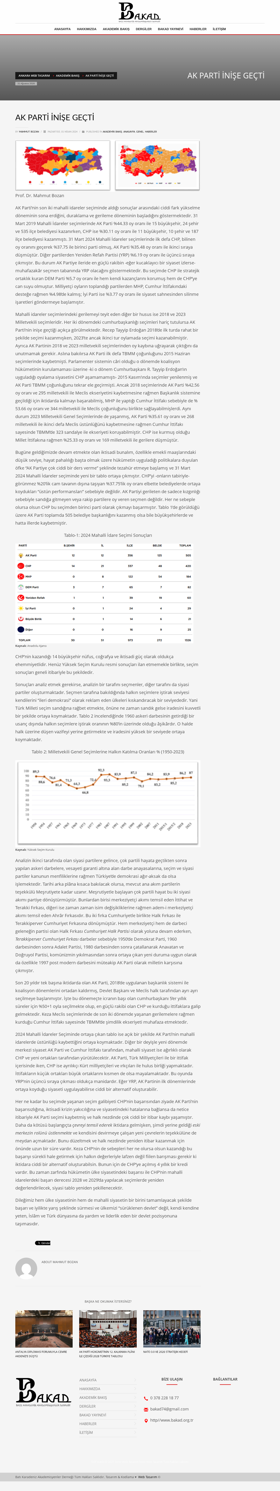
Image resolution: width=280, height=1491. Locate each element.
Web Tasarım (147, 1477)
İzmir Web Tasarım (151, 1462)
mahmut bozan (29, 132)
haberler (151, 132)
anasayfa (129, 132)
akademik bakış (112, 132)
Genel (140, 132)
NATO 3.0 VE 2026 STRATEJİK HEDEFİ (165, 1352)
